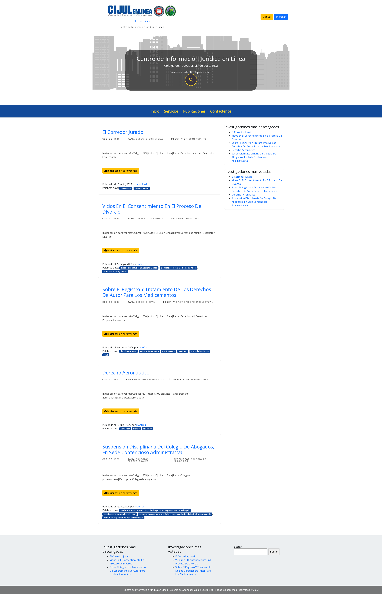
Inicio (155, 111)
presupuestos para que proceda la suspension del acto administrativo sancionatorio (175, 514)
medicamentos (168, 351)
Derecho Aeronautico (125, 372)
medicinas (183, 351)
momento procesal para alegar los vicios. (178, 268)
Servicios (171, 111)
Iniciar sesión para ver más (122, 170)
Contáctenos (220, 111)
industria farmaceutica (149, 351)
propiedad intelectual (200, 351)
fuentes (136, 428)
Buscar (238, 546)
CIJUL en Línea (142, 21)
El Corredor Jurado (122, 132)
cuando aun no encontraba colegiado (119, 514)
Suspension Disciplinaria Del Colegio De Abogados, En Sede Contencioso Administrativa (158, 449)
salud (106, 355)
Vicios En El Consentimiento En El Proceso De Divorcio (151, 209)
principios (147, 428)
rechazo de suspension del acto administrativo (123, 517)
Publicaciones (194, 111)
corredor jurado (141, 188)
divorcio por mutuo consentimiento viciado (139, 268)
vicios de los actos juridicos (115, 271)
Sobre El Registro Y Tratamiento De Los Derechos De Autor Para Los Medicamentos (156, 292)
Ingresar (281, 16)
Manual (266, 16)
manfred (142, 184)
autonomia (125, 428)
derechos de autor (128, 351)
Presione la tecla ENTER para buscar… (191, 72)
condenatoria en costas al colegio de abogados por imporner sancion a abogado (155, 510)
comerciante (126, 188)
